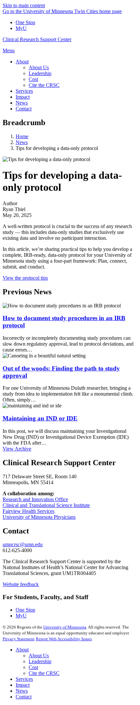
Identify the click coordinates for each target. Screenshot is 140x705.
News (22, 142)
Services (24, 679)
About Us (39, 655)
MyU (21, 28)
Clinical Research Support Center (37, 39)
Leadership (40, 661)
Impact (23, 685)
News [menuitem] (22, 103)
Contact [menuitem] (24, 108)
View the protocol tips (25, 278)
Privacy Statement (19, 638)
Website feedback (21, 584)
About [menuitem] (22, 61)
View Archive (17, 448)
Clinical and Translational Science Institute (46, 505)
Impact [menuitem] (23, 97)
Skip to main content (24, 5)
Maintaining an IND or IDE (40, 418)
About (22, 649)
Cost (33, 667)
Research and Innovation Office (35, 499)
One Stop (25, 22)
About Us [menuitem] (39, 67)
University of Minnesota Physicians (39, 517)
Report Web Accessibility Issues (64, 638)
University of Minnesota (64, 627)
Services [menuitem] (24, 91)
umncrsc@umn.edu (23, 544)
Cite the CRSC (44, 673)
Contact (24, 696)
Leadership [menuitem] (40, 73)
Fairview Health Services (28, 511)
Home (22, 136)
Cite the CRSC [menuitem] (44, 85)
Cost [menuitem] (33, 79)
